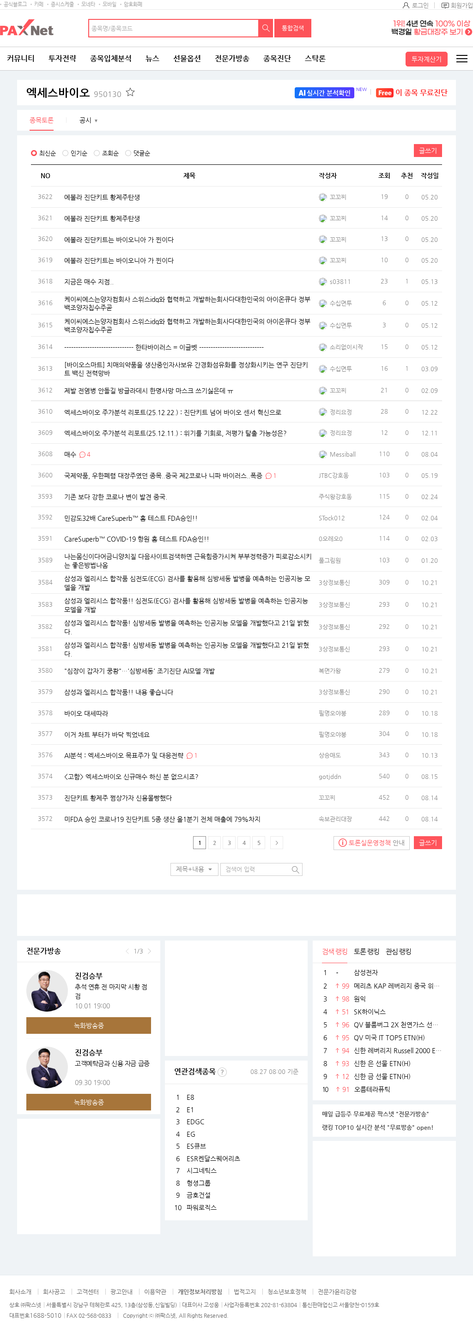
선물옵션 (187, 58)
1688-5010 (45, 1315)
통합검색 (293, 27)
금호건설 (199, 1195)
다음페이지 (276, 842)
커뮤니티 (21, 58)
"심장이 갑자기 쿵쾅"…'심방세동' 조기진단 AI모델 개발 (139, 671)
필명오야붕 (332, 713)
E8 (190, 1097)
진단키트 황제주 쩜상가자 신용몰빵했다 (118, 797)
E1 (190, 1109)
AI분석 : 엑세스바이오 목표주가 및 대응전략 (123, 755)
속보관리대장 (335, 818)
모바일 (109, 4)
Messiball (343, 454)
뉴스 (152, 58)
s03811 (340, 281)
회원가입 (462, 5)
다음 (149, 951)
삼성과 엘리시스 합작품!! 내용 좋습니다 (118, 691)
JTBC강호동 (334, 475)
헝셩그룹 (199, 1183)
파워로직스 (202, 1207)
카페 (38, 4)
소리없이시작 (346, 347)
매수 (70, 454)
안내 (377, 842)
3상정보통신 (334, 582)
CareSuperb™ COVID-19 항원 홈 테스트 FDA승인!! (136, 539)
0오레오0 (331, 538)
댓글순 (141, 153)
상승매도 (330, 755)
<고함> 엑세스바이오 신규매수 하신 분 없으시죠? (131, 776)
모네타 (88, 4)
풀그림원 (330, 560)
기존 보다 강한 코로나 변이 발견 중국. (115, 496)
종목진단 (277, 58)
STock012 (332, 517)
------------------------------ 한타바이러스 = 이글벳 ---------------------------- (164, 347)
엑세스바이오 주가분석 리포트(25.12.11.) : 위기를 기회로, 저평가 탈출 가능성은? (175, 433)
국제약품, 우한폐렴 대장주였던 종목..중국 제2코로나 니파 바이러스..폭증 (163, 475)
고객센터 (88, 1291)
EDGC (195, 1121)
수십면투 (341, 303)
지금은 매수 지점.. (89, 281)
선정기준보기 (222, 1072)
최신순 (47, 153)
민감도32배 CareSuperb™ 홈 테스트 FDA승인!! (131, 517)
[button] (194, 869)
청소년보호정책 (286, 1291)
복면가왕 (330, 670)
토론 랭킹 (366, 951)
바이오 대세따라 (86, 713)
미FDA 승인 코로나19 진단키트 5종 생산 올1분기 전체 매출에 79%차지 (162, 818)
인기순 (79, 153)
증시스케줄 (62, 4)
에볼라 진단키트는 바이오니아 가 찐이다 (119, 239)
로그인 (420, 5)
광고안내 (121, 1291)
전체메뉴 (461, 58)
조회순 (110, 153)
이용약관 (155, 1291)
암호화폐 (133, 4)
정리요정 (341, 412)
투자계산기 (427, 59)
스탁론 (315, 58)
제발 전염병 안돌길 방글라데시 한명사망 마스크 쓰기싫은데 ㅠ (148, 390)
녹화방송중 (89, 1025)
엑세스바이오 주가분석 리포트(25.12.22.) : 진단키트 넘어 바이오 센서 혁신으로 (172, 412)
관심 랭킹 (398, 951)
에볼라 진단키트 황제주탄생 (102, 197)
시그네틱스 (202, 1170)
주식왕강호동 (335, 496)
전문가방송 (232, 58)
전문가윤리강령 (337, 1291)
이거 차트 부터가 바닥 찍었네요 (107, 734)
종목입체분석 (111, 58)
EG (191, 1134)
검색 (266, 28)
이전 (127, 951)
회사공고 (54, 1291)
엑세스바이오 (73, 92)
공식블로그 (15, 4)
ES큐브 (196, 1146)
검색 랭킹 (334, 951)
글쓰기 (428, 150)
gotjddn (330, 776)
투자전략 (62, 58)
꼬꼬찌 (338, 196)
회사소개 (20, 1291)
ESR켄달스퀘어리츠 (213, 1158)
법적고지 (245, 1291)
